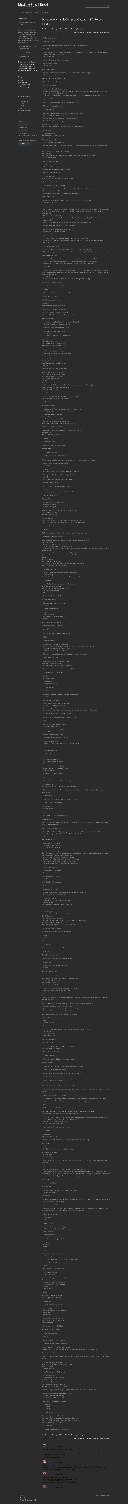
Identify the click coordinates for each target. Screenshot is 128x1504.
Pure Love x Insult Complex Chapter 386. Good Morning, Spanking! (62, 29)
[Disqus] (76, 1466)
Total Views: (24, 101)
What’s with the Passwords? (45, 12)
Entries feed (23, 82)
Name (22, 121)
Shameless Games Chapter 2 (27, 62)
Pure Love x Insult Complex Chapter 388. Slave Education (92, 32)
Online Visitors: (25, 96)
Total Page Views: (26, 110)
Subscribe (24, 144)
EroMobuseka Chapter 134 (26, 66)
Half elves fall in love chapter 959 (28, 70)
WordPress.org (24, 87)
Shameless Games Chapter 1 (27, 64)
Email (22, 127)
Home (22, 12)
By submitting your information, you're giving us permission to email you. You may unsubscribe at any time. (27, 137)
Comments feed (25, 85)
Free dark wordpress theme (103, 1495)
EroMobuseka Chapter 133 (26, 68)
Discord (29, 12)
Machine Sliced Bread (33, 4)
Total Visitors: (24, 106)
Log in (21, 80)
